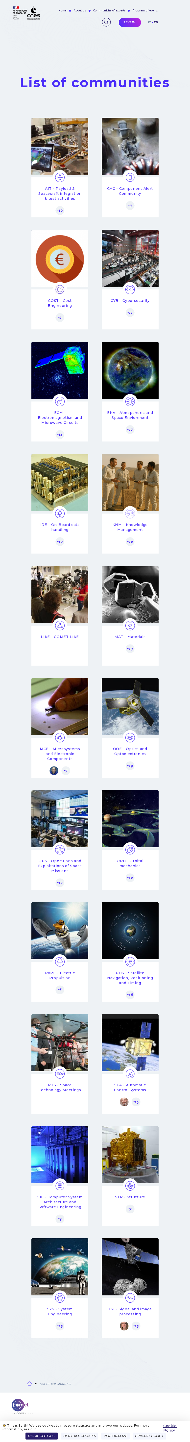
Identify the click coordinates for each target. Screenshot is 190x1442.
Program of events (145, 10)
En (156, 22)
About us (80, 10)
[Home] (95, 1409)
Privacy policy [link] (149, 1436)
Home (63, 10)
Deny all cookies (79, 1436)
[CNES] (26, 19)
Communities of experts (109, 10)
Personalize (115, 1436)
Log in (130, 22)
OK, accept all (41, 1436)
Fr (149, 22)
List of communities (55, 1384)
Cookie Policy (170, 1428)
